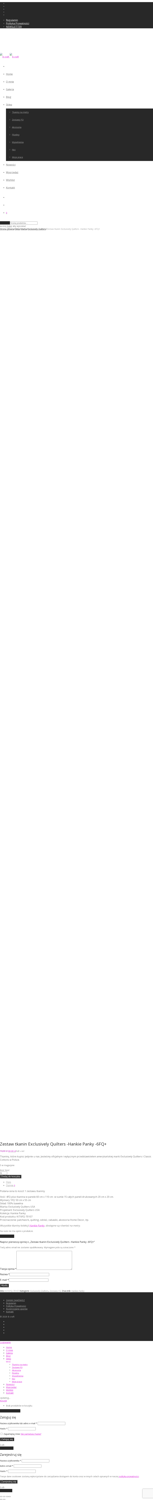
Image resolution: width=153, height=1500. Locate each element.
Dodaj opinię (7, 1236)
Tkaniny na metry (20, 112)
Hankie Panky (36, 1225)
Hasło (3, 1428)
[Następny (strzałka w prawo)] (4, 1499)
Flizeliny (15, 134)
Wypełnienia (18, 142)
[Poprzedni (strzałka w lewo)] (1, 1499)
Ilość (2, 1170)
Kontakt (10, 187)
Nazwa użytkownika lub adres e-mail (18, 1423)
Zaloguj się (7, 1439)
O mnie (10, 81)
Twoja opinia (8, 1269)
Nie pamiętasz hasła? (31, 1434)
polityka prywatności (129, 1476)
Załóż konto (6, 1448)
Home (9, 74)
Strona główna (7, 229)
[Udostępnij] (7, 1496)
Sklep (9, 104)
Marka (24, 229)
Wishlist (10, 180)
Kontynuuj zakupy (10, 1410)
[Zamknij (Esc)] (9, 1496)
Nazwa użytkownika (10, 1460)
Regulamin (12, 20)
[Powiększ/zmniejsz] (1, 1496)
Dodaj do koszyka (10, 1176)
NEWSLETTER (14, 26)
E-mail (4, 1279)
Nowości (11, 164)
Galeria (10, 89)
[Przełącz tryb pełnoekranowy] (4, 1496)
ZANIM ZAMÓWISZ (15, 1300)
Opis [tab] (8, 1182)
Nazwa (5, 1274)
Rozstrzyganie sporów (16, 1308)
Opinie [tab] (10, 1185)
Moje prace (17, 157)
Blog (8, 97)
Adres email (6, 1465)
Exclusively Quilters (37, 229)
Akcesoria (16, 127)
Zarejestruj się (8, 1481)
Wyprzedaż (12, 172)
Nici (14, 149)
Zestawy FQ (18, 119)
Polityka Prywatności (17, 23)
